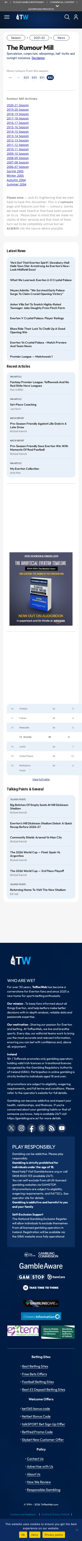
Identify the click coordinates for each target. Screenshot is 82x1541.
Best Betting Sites (35, 1366)
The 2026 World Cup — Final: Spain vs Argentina (35, 854)
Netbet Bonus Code (36, 1416)
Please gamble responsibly (28, 2)
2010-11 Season (18, 149)
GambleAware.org (46, 1171)
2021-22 (39, 38)
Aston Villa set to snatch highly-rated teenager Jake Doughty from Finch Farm (37, 306)
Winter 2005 (15, 176)
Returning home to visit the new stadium (38, 890)
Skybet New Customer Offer (43, 1439)
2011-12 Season (18, 145)
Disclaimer (38, 58)
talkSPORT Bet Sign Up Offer (43, 1424)
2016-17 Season (18, 123)
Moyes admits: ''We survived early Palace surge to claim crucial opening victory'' (37, 292)
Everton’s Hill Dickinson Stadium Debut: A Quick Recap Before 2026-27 (41, 825)
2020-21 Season (18, 105)
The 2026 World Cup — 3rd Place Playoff (37, 871)
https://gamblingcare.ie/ (23, 1118)
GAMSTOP (49, 1185)
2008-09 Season (18, 158)
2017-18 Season (18, 118)
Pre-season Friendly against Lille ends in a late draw (38, 425)
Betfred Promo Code (37, 1432)
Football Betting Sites (38, 1382)
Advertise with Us (40, 1466)
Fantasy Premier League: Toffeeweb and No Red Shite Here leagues (39, 384)
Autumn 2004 (16, 180)
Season (16, 38)
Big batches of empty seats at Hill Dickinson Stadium (39, 806)
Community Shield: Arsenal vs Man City (36, 837)
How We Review (39, 1482)
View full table (41, 779)
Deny (34, 1534)
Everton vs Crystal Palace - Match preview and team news (38, 344)
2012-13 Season (18, 140)
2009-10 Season (18, 154)
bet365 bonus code (36, 1408)
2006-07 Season (18, 167)
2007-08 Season (18, 162)
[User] (76, 16)
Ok (23, 1534)
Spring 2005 (15, 171)
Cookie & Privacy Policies (55, 1514)
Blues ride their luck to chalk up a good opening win (37, 330)
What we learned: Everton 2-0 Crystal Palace (41, 280)
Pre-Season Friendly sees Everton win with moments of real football (39, 447)
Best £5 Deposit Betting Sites (43, 1389)
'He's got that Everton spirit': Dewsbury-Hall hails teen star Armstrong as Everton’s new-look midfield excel (40, 266)
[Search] (67, 16)
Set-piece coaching (23, 404)
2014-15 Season (18, 132)
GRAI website (26, 1236)
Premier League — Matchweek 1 (31, 356)
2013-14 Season (18, 136)
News (61, 38)
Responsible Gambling (43, 1490)
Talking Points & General (25, 789)
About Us (33, 1474)
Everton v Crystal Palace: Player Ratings (37, 318)
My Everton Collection (24, 469)
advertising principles (41, 9)
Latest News (16, 251)
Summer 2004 (16, 184)
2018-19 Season (18, 114)
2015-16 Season (18, 127)
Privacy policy (54, 1534)
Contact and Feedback (23, 1514)
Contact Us (35, 1459)
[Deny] (77, 1530)
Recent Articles (18, 366)
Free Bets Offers (34, 1374)
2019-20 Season (18, 110)
